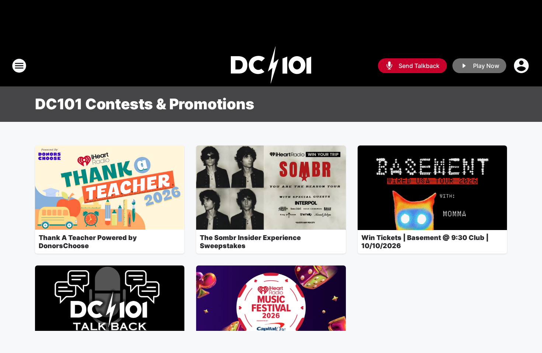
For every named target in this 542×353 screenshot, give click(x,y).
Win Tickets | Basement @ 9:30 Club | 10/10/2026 (425, 242)
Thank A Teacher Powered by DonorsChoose (88, 242)
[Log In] (522, 65)
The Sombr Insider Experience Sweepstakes (250, 242)
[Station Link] (271, 66)
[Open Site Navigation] (19, 65)
